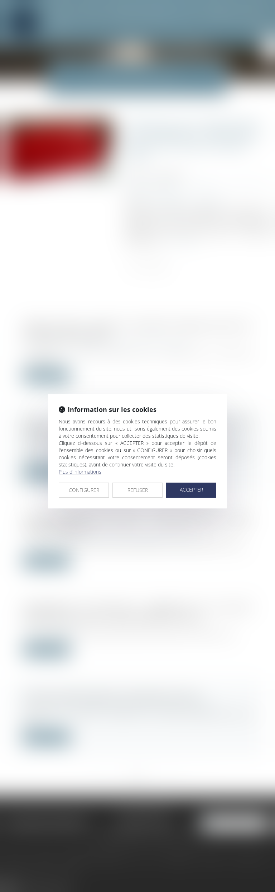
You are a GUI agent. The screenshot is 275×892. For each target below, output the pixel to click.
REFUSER (137, 490)
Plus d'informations (80, 471)
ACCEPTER (191, 489)
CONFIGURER (84, 490)
